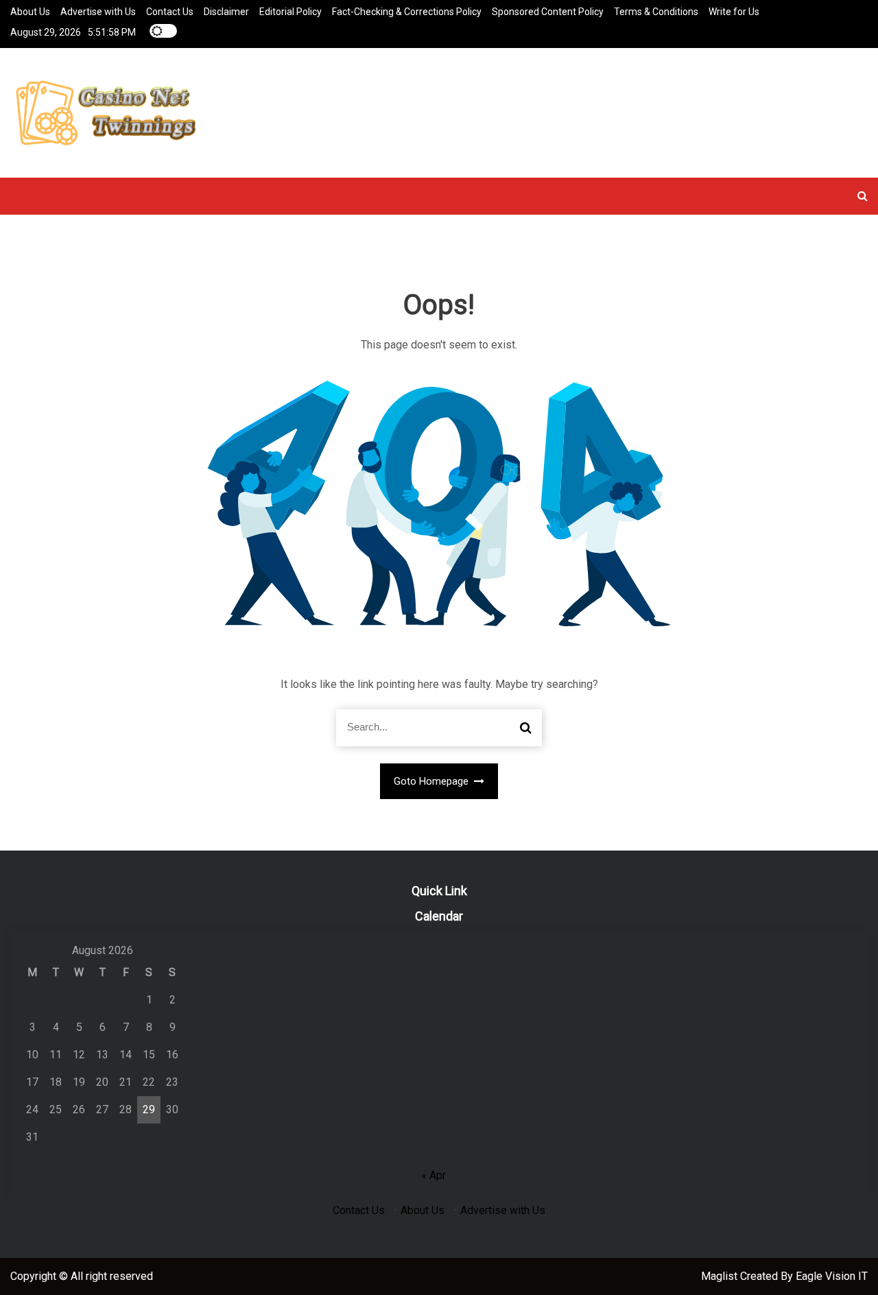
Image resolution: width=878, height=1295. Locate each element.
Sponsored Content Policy (548, 11)
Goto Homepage (432, 781)
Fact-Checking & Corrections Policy (407, 11)
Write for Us (734, 11)
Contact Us (169, 11)
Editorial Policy (290, 11)
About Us (30, 11)
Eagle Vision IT (832, 1276)
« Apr (433, 1175)
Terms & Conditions (656, 11)
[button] (862, 195)
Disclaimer (226, 11)
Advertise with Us (98, 11)
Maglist (720, 1276)
